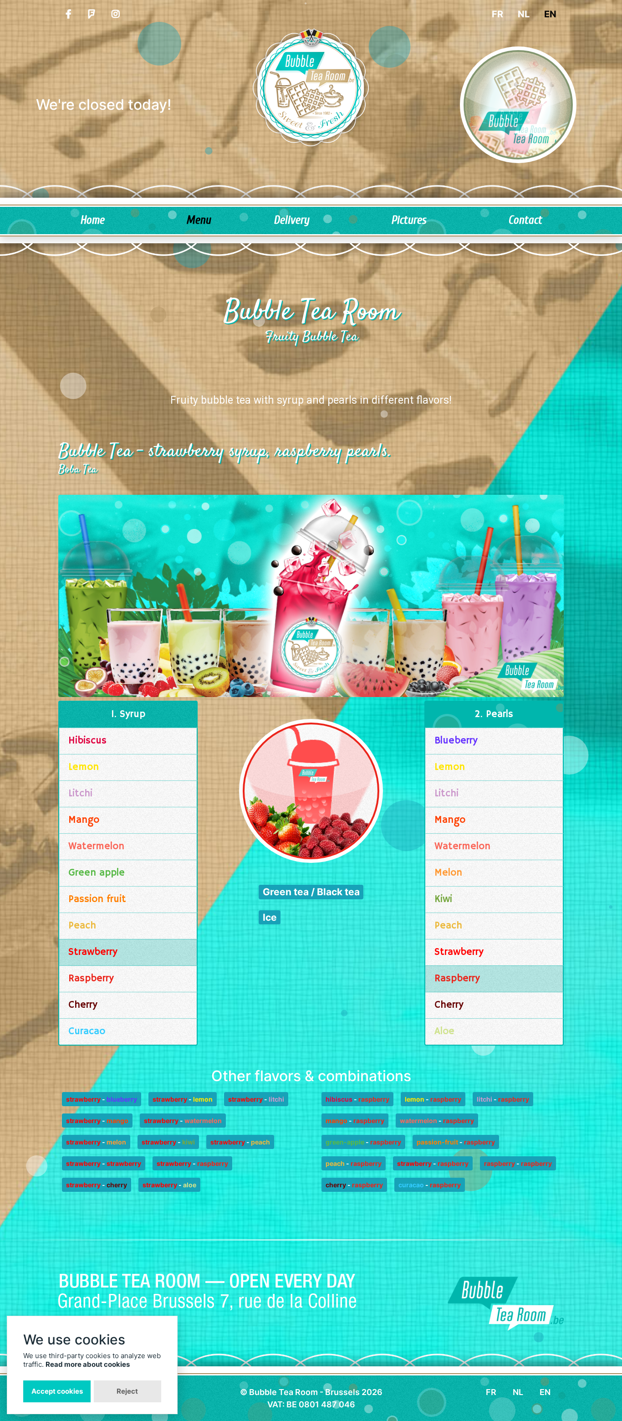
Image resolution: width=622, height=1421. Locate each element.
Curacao (86, 1031)
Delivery (291, 220)
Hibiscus (87, 740)
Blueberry (456, 740)
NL (524, 14)
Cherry (82, 1005)
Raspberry (91, 978)
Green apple (96, 873)
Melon (448, 873)
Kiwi (443, 899)
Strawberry (92, 952)
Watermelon (96, 846)
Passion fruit (97, 899)
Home (92, 220)
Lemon (83, 767)
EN (550, 14)
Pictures (408, 220)
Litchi (80, 793)
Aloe (444, 1031)
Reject (127, 1391)
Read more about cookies (88, 1364)
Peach (82, 925)
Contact (525, 220)
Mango (83, 820)
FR (497, 14)
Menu (198, 220)
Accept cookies (57, 1391)
